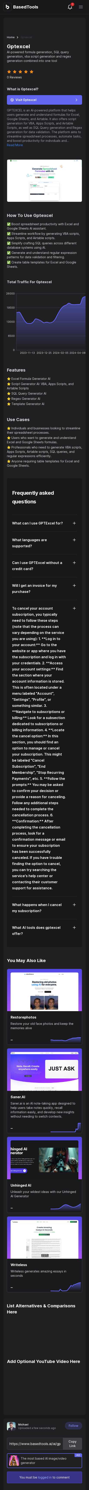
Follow (73, 1425)
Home (10, 37)
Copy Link (72, 1444)
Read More (15, 145)
